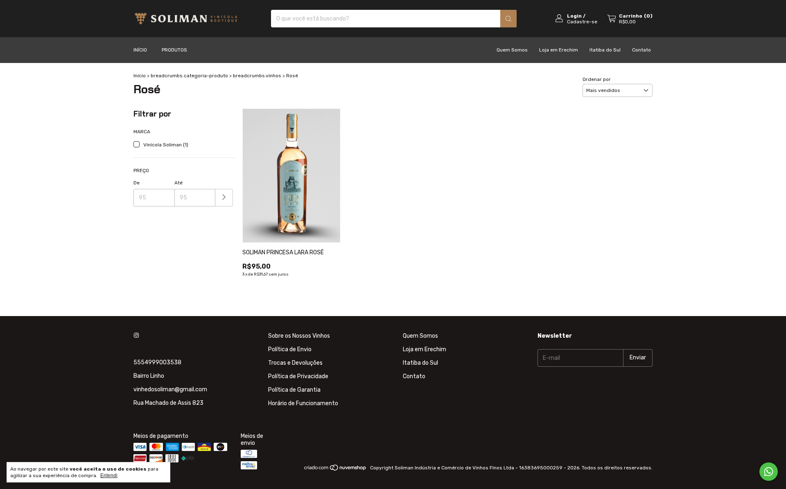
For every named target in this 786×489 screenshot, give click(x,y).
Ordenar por (597, 79)
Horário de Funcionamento (303, 403)
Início (140, 50)
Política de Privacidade (298, 376)
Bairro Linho (148, 375)
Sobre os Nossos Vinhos (299, 335)
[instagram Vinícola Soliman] (136, 335)
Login (574, 16)
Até (178, 183)
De (136, 183)
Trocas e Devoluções (295, 362)
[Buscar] (508, 18)
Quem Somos (512, 50)
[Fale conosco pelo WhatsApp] (768, 471)
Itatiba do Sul (605, 50)
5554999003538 (157, 362)
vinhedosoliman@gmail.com (170, 389)
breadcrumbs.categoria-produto (189, 76)
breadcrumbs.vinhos (257, 76)
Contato (641, 50)
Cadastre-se (582, 22)
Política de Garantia (294, 389)
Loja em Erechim (558, 50)
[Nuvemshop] (335, 470)
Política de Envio (290, 349)
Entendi (108, 475)
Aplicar (224, 197)
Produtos (174, 50)
